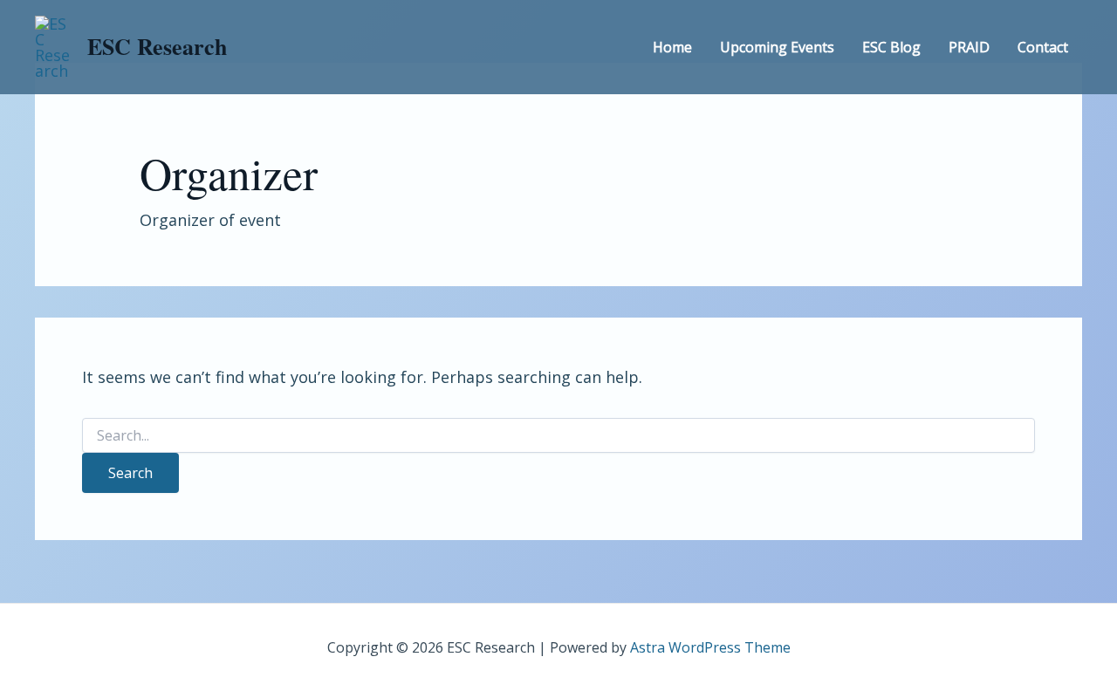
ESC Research (157, 46)
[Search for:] (558, 436)
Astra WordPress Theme (710, 647)
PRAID (969, 47)
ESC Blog (891, 47)
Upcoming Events (777, 47)
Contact (1043, 47)
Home (672, 47)
